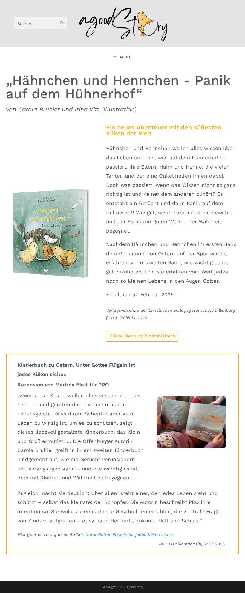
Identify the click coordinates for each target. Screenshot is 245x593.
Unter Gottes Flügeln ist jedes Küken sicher (129, 534)
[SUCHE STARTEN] (61, 23)
